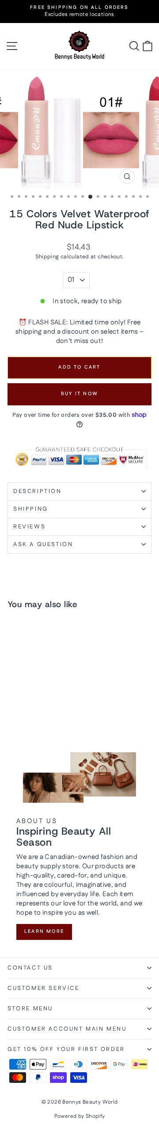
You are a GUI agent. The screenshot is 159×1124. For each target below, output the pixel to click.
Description (37, 491)
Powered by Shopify (79, 1116)
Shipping (47, 257)
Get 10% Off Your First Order (66, 1049)
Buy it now (79, 393)
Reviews (29, 527)
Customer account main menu (67, 1029)
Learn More (44, 931)
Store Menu (30, 1008)
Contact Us (30, 968)
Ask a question (43, 544)
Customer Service (44, 988)
